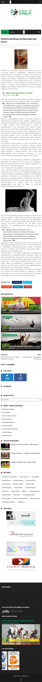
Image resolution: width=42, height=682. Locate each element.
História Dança (6, 480)
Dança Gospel (30, 484)
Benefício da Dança (8, 409)
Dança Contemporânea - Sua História (24, 444)
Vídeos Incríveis (7, 435)
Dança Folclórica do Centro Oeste (23, 462)
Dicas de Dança (7, 317)
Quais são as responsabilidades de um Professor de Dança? (18, 622)
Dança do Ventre (18, 484)
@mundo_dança (9, 95)
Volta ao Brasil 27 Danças (10, 429)
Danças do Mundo (8, 299)
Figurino (24, 491)
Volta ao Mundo (7, 432)
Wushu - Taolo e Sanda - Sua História (15, 310)
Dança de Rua (6, 484)
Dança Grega (15, 491)
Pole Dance (16, 495)
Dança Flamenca (34, 491)
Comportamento (30, 487)
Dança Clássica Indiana (9, 416)
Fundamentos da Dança (27, 45)
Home (5, 32)
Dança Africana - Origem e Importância (25, 453)
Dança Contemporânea (20, 498)
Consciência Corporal (8, 502)
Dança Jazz (5, 491)
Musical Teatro (6, 495)
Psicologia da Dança (8, 422)
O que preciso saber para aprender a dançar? (19, 328)
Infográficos (21, 502)
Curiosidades (6, 412)
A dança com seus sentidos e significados (17, 346)
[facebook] (40, 2)
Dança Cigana (6, 498)
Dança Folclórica (24, 477)
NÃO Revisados (10, 47)
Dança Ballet (35, 477)
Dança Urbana (18, 487)
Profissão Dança (31, 480)
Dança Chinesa (35, 498)
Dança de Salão (6, 487)
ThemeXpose (24, 676)
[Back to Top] (21, 679)
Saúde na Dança (7, 425)
